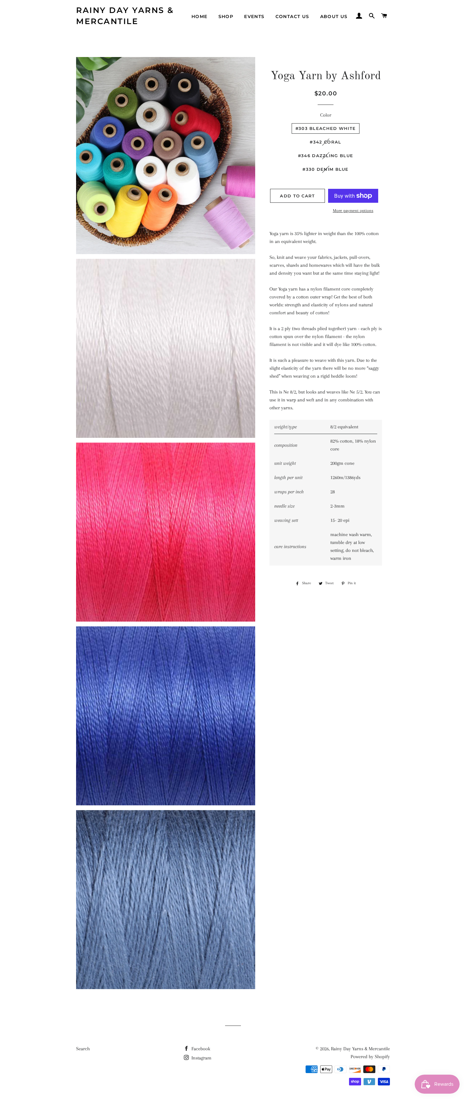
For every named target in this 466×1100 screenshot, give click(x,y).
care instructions (290, 546)
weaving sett (286, 520)
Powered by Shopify (370, 1056)
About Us (334, 16)
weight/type (285, 427)
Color (325, 115)
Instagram (200, 1058)
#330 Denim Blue (325, 169)
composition (285, 445)
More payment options (353, 210)
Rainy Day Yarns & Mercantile (125, 15)
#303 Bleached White (325, 128)
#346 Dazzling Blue (325, 155)
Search (83, 1049)
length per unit (288, 477)
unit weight (285, 463)
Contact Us (292, 16)
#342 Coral (325, 141)
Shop (226, 16)
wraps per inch (289, 492)
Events (254, 16)
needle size (284, 506)
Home (199, 16)
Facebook (200, 1049)
